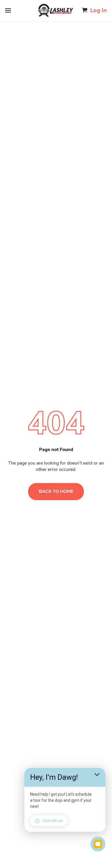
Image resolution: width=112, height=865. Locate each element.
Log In (98, 10)
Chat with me (53, 821)
